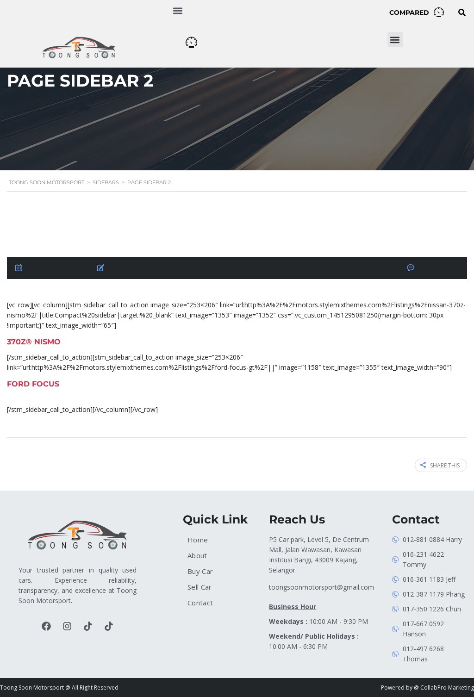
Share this (445, 465)
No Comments (438, 268)
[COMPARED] (439, 12)
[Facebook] (46, 626)
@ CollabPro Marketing (444, 687)
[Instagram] (67, 626)
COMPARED (409, 12)
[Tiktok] (88, 626)
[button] (178, 10)
